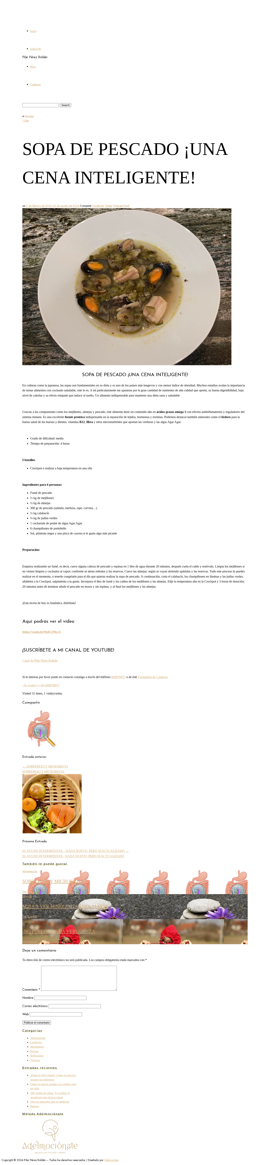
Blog (33, 67)
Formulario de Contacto (153, 677)
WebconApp (111, 1160)
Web (25, 1014)
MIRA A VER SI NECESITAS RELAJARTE (65, 906)
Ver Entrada (29, 891)
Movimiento (37, 1046)
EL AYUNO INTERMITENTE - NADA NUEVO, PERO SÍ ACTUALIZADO (73, 856)
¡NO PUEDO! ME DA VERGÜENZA (58, 931)
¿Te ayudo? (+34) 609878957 (40, 685)
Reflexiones (36, 1055)
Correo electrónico (35, 1006)
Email (126, 206)
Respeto (34, 1106)
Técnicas (27, 896)
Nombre (27, 997)
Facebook (98, 206)
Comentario (31, 989)
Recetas (29, 116)
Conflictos (28, 921)
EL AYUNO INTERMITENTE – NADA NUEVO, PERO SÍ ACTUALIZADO (75, 851)
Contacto (35, 84)
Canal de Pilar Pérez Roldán (40, 660)
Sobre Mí (35, 49)
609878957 (118, 677)
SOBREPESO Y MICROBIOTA (45, 766)
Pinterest (118, 206)
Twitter (108, 206)
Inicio (33, 31)
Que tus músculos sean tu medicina (49, 1101)
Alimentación (29, 871)
